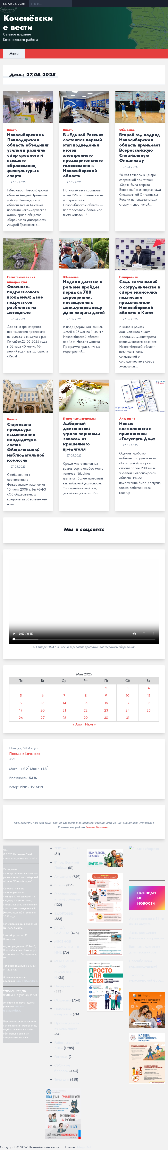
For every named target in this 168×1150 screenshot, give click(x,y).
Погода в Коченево (24, 753)
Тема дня (61, 1079)
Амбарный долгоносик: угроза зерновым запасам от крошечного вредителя (81, 436)
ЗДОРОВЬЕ (63, 913)
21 (64, 710)
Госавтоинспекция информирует (67, 896)
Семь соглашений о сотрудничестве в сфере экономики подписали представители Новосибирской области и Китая (139, 297)
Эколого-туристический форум (146, 977)
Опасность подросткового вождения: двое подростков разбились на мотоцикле (25, 300)
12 (20, 703)
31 (127, 717)
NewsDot (84, 1147)
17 (127, 703)
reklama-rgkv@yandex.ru (14, 1009)
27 (42, 717)
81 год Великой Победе (66, 865)
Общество (127, 130)
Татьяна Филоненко (97, 827)
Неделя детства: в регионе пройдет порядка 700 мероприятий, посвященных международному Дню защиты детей (84, 297)
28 (64, 717)
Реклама (61, 1056)
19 (21, 710)
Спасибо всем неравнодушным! (143, 963)
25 (149, 710)
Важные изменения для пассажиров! (144, 949)
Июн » (90, 724)
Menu (13, 53)
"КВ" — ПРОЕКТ (67, 848)
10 (127, 695)
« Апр (77, 724)
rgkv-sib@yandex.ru (27, 981)
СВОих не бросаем (62, 1068)
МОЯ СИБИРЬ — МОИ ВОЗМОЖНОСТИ (67, 969)
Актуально (127, 419)
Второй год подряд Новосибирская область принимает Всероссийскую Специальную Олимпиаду (139, 148)
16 (106, 703)
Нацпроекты (128, 277)
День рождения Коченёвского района (146, 935)
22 (85, 710)
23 (106, 710)
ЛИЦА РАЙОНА (61, 930)
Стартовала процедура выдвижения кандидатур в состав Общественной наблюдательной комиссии (25, 442)
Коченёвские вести (28, 22)
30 (106, 717)
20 (43, 710)
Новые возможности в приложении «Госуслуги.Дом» (137, 431)
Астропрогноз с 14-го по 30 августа (146, 921)
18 (148, 703)
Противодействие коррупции (66, 1025)
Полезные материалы (79, 419)
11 (148, 695)
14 (64, 703)
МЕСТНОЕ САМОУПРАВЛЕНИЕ (67, 947)
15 (85, 703)
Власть (12, 130)
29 (86, 717)
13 (42, 703)
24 (128, 710)
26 (21, 717)
